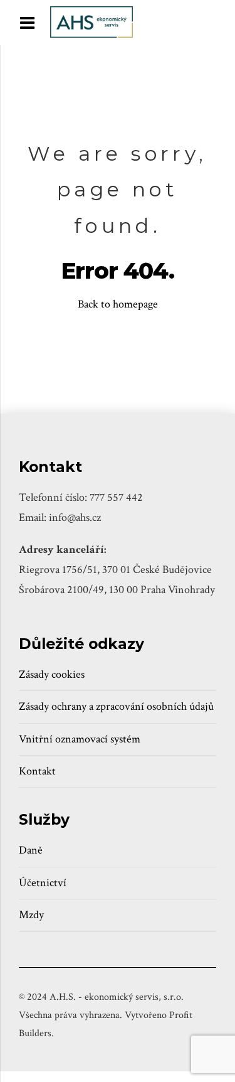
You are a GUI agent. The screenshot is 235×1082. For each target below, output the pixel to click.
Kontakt (37, 771)
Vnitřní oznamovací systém (79, 739)
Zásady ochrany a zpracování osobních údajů (116, 706)
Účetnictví (42, 883)
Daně (31, 850)
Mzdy (31, 915)
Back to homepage (118, 304)
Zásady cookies (52, 674)
